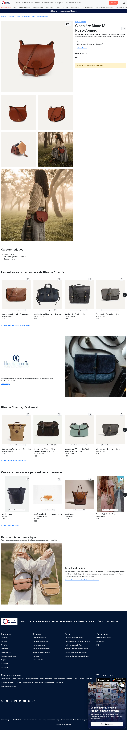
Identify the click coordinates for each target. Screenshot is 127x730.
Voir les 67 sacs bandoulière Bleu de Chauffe (15, 325)
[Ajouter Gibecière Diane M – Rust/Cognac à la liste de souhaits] (123, 28)
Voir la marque (5, 384)
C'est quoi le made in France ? (74, 637)
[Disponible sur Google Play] (119, 680)
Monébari (36, 519)
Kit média (36, 656)
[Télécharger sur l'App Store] (103, 680)
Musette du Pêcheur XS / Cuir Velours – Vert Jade (77, 450)
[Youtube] (24, 701)
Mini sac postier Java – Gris (108, 449)
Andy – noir (7, 514)
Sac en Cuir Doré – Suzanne (107, 514)
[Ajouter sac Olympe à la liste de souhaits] (90, 479)
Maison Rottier (101, 516)
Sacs (33, 17)
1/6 (69, 24)
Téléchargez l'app (105, 675)
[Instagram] (11, 701)
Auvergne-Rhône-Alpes (30, 682)
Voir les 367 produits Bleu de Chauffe (13, 460)
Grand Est (69, 679)
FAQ (97, 645)
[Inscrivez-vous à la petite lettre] (2, 701)
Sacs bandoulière (43, 17)
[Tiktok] (33, 701)
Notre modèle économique (41, 652)
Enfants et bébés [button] (88, 7)
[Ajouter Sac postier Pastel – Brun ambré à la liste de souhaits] (28, 279)
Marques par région (11, 675)
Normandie (48, 679)
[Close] (122, 685)
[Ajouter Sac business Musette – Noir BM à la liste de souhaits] (59, 279)
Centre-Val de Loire (18, 679)
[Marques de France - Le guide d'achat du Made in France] (5, 3)
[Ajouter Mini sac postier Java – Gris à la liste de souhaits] (121, 414)
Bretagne (89, 679)
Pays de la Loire (79, 679)
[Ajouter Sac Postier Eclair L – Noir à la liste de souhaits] (90, 279)
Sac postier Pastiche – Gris (107, 314)
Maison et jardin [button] (24, 7)
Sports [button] (65, 7)
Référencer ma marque (103, 637)
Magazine (60, 3)
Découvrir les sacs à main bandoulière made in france (82, 580)
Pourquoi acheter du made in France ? (77, 649)
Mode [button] (15, 7)
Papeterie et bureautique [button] (104, 7)
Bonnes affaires (6, 7)
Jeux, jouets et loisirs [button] (53, 7)
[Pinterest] (29, 701)
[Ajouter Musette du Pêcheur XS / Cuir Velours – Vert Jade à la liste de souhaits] (90, 414)
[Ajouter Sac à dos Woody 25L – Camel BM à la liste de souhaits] (28, 414)
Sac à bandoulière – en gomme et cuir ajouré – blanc (47, 515)
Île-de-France (5, 679)
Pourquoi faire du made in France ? (76, 652)
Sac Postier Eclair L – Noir (76, 314)
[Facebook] (7, 701)
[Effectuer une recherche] (106, 3)
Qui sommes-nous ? (39, 637)
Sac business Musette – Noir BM (47, 314)
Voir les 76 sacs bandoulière (10, 525)
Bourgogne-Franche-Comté (35, 679)
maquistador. (69, 516)
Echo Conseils (67, 724)
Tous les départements (8, 686)
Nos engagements (39, 645)
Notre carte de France (8, 656)
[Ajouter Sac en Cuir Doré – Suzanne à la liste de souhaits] (121, 479)
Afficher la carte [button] (82, 48)
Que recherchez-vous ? (73, 3)
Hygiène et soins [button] (38, 7)
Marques (18, 3)
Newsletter (5, 667)
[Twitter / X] (20, 701)
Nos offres (100, 641)
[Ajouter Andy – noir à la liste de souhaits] (28, 479)
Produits (27, 3)
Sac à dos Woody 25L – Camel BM (16, 449)
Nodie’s (4, 516)
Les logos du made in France (74, 645)
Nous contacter (38, 660)
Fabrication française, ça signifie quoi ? (77, 656)
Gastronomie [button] (75, 7)
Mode (18, 17)
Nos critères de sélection (41, 649)
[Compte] (124, 2)
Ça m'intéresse (107, 724)
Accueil (3, 17)
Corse (61, 682)
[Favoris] (120, 2)
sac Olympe (69, 514)
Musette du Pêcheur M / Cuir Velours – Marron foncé (45, 450)
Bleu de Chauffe (80, 22)
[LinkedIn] (16, 701)
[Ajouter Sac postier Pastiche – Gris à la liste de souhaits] (121, 279)
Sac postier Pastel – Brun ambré (15, 314)
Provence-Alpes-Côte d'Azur (48, 682)
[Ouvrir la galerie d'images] (37, 57)
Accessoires (26, 17)
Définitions (4, 663)
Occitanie (18, 682)
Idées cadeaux (48, 3)
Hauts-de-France (59, 679)
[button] (68, 720)
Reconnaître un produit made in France (77, 641)
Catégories (4, 637)
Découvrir (74, 11)
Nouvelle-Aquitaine (7, 682)
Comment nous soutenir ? (41, 641)
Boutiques (37, 3)
